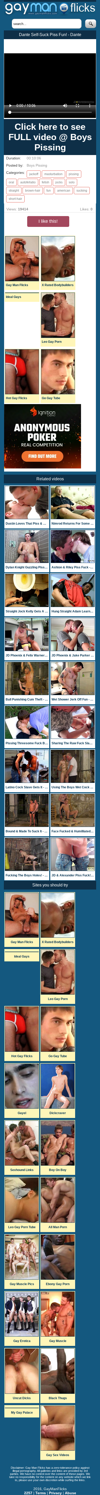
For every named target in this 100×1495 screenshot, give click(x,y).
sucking (81, 190)
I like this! (48, 221)
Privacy (55, 1493)
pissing (74, 174)
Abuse (70, 1493)
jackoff (33, 174)
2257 (28, 1493)
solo (72, 182)
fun (48, 190)
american (63, 190)
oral (11, 182)
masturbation (53, 174)
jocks (59, 182)
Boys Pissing (37, 165)
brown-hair (32, 190)
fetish (45, 182)
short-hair (15, 199)
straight (14, 190)
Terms (40, 1493)
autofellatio (28, 182)
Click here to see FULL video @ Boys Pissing (50, 137)
